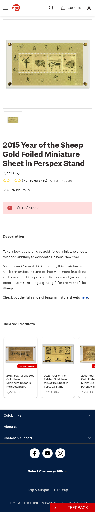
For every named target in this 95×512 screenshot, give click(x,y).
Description (13, 236)
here (84, 297)
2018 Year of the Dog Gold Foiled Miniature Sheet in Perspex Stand (20, 381)
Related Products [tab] (19, 324)
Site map (61, 490)
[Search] (51, 8)
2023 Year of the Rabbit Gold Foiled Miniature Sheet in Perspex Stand (56, 381)
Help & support (38, 490)
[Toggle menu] (5, 7)
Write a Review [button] (60, 181)
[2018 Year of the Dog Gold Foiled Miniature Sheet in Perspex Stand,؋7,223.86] (20, 354)
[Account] (89, 8)
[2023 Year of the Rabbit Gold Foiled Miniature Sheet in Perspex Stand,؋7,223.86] (58, 354)
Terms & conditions (23, 503)
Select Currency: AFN (46, 471)
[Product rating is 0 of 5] (12, 181)
